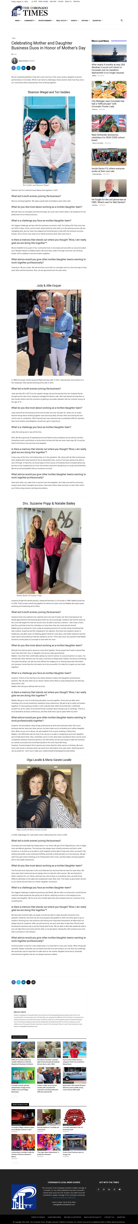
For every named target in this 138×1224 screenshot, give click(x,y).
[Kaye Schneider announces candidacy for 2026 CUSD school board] (109, 123)
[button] (121, 20)
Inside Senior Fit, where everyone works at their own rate (108, 169)
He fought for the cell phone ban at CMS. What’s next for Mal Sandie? (109, 201)
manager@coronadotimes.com (64, 1205)
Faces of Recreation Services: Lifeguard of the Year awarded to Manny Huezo (73, 1062)
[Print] (33, 68)
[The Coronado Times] (29, 11)
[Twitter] (18, 68)
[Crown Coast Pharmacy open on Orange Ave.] (74, 1142)
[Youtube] (120, 1189)
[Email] (28, 68)
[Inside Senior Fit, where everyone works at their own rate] (109, 157)
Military (94, 75)
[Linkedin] (23, 68)
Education (15, 1082)
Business (40, 1124)
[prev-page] (12, 1096)
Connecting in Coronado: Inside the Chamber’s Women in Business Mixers (22, 1154)
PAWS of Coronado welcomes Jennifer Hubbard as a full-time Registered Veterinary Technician (22, 1062)
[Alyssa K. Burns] (14, 61)
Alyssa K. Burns (23, 61)
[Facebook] (13, 68)
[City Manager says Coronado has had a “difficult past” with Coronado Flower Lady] (109, 89)
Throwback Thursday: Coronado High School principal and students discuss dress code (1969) (48, 1062)
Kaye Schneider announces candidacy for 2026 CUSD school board (108, 137)
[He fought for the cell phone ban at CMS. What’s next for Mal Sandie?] (109, 188)
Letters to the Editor (97, 143)
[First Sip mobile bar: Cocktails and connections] (49, 1117)
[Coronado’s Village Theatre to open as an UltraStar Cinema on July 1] (23, 1117)
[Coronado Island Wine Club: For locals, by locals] (74, 1117)
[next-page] (16, 1096)
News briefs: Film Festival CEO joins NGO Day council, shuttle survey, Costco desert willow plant (74, 1088)
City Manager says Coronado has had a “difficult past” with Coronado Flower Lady (108, 104)
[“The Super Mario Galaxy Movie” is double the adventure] (49, 1142)
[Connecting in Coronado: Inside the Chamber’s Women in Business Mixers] (23, 1142)
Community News (68, 1082)
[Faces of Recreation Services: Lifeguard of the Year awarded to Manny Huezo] (74, 1049)
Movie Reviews (42, 1149)
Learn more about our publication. (64, 1198)
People (13, 38)
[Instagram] (104, 1189)
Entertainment (42, 1057)
